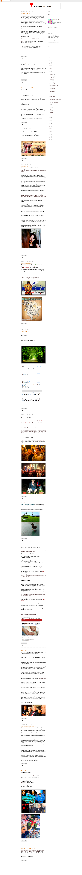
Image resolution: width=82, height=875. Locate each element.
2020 (50, 68)
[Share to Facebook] (25, 56)
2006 (50, 131)
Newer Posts (23, 866)
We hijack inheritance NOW (27, 263)
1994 (50, 139)
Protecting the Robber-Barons (27, 63)
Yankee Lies (24, 650)
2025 (50, 60)
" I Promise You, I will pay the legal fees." (33, 422)
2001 (50, 137)
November (51, 76)
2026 (50, 59)
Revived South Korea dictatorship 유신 (27, 775)
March (51, 110)
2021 (50, 66)
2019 (50, 70)
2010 (50, 125)
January (51, 113)
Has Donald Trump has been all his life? (28, 427)
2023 (50, 63)
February (51, 112)
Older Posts (44, 866)
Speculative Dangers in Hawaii (28, 848)
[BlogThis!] (22, 56)
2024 (50, 62)
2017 (50, 73)
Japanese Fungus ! (25, 546)
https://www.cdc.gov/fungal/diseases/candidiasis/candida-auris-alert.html (33, 591)
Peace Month (50, 48)
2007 (50, 129)
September (51, 79)
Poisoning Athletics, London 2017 (28, 726)
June (51, 106)
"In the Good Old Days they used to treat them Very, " (32, 420)
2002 (50, 136)
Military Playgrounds (25, 13)
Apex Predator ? (24, 130)
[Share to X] (24, 56)
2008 (50, 128)
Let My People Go (25, 331)
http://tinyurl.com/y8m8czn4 (26, 858)
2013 (50, 120)
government (40, 438)
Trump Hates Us (24, 416)
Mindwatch (57, 19)
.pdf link (33, 278)
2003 (50, 134)
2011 (50, 123)
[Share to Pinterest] (26, 56)
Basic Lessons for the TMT (27, 87)
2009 (50, 126)
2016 (50, 115)
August (51, 80)
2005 (50, 133)
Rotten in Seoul (24, 166)
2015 (50, 117)
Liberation (23, 503)
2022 (50, 65)
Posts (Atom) (28, 869)
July (50, 104)
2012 (50, 122)
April (51, 109)
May (51, 107)
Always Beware (23, 782)
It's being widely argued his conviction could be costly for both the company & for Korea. (33, 170)
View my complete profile (53, 30)
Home (34, 866)
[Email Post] (22, 58)
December (51, 74)
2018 (50, 71)
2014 (50, 118)
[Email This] (21, 56)
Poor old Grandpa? (25, 770)
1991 (50, 140)
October (51, 77)
